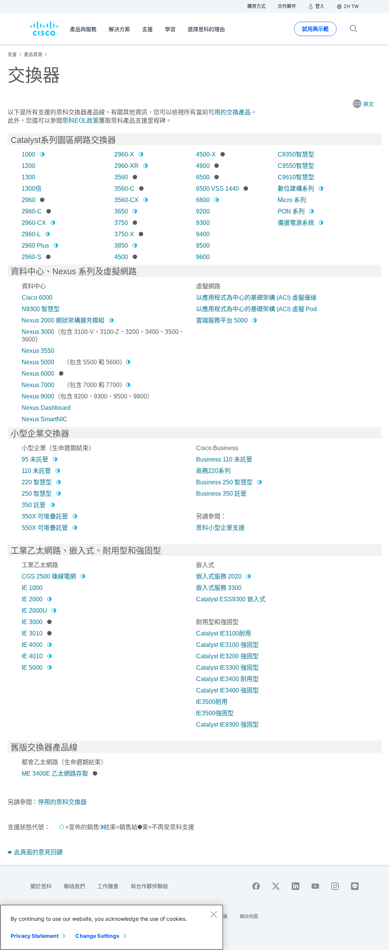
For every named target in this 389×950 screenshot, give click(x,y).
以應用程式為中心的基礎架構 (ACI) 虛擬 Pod (256, 309)
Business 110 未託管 (224, 459)
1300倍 (31, 188)
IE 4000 (32, 645)
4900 (203, 166)
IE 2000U (34, 610)
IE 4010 (32, 656)
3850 (121, 245)
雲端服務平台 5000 (222, 320)
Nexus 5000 (38, 362)
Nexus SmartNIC (44, 419)
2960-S (31, 257)
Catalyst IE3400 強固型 (227, 690)
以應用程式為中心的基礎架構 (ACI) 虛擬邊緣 (256, 297)
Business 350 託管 (221, 493)
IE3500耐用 (212, 702)
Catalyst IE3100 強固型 (227, 645)
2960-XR (126, 166)
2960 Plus (35, 245)
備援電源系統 (296, 223)
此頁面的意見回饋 (38, 852)
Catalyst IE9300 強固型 (227, 724)
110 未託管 (36, 471)
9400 (203, 234)
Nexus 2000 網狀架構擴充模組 (63, 320)
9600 (203, 257)
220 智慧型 (37, 482)
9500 (203, 245)
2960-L (31, 234)
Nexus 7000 (38, 385)
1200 (28, 166)
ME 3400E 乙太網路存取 (55, 773)
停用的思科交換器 (62, 802)
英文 (368, 104)
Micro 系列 (292, 200)
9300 (203, 223)
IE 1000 (32, 588)
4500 (121, 257)
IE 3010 (32, 633)
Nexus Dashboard (46, 408)
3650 (121, 211)
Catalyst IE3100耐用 (223, 633)
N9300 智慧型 (41, 309)
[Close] (213, 914)
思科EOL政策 (80, 120)
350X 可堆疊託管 (45, 516)
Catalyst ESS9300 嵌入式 (231, 599)
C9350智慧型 (296, 154)
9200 (203, 211)
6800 (203, 200)
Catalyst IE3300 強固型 (227, 667)
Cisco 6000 (37, 297)
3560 (121, 177)
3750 (121, 223)
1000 (28, 154)
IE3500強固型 (215, 713)
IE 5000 (32, 667)
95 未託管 (35, 459)
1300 (28, 177)
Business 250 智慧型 (224, 482)
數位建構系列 (296, 188)
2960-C (32, 211)
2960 (28, 200)
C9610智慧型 (296, 177)
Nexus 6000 (38, 373)
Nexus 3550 (38, 351)
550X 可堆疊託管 (45, 528)
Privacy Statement (35, 936)
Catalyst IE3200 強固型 (227, 656)
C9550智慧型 (296, 166)
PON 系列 (291, 211)
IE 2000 (32, 599)
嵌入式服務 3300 (219, 588)
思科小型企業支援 (220, 528)
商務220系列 (213, 471)
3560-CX (126, 200)
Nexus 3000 (38, 332)
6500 (203, 177)
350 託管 (34, 505)
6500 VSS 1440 (217, 188)
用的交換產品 (232, 112)
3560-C (124, 188)
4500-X (206, 154)
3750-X (124, 234)
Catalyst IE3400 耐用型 (227, 679)
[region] (111, 927)
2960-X (124, 154)
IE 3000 (32, 622)
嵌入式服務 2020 (219, 576)
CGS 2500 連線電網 (49, 576)
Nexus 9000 (38, 396)
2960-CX (34, 223)
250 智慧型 (37, 493)
